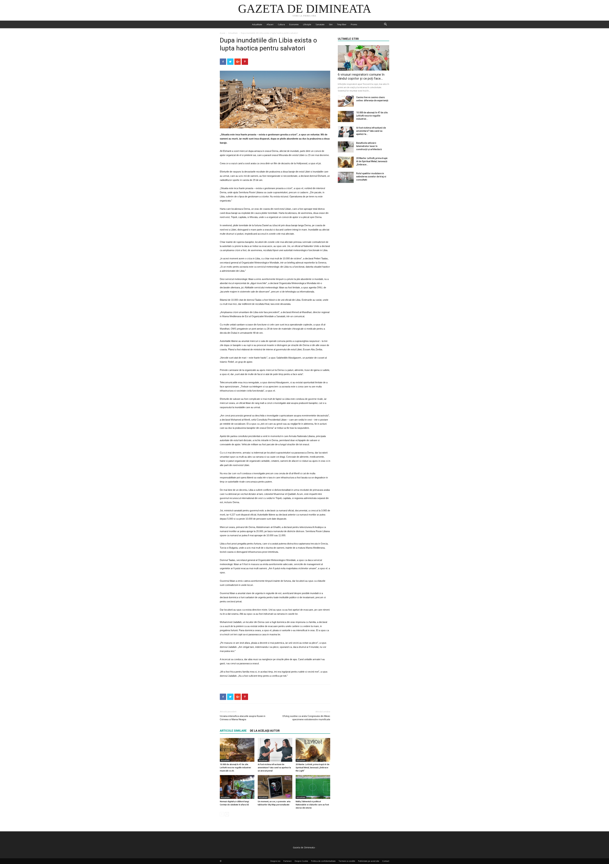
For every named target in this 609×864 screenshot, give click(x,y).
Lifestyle (307, 24)
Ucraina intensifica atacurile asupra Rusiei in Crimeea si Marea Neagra (242, 718)
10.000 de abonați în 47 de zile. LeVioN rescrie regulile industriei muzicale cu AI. (235, 767)
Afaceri (270, 24)
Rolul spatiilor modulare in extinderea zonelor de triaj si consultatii (371, 176)
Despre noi (275, 861)
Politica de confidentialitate (323, 861)
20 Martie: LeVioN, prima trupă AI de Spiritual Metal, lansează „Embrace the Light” (312, 767)
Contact (385, 861)
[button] (385, 24)
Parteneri (287, 861)
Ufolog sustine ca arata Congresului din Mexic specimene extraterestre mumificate (306, 718)
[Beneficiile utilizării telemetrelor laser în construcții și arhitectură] (346, 146)
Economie (294, 24)
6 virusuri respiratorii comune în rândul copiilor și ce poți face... (361, 76)
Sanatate (320, 24)
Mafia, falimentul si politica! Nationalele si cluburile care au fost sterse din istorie (312, 804)
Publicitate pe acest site (368, 861)
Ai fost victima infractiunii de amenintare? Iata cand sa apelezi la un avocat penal (274, 767)
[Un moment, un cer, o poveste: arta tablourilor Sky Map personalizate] (275, 787)
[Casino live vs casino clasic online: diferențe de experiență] (346, 101)
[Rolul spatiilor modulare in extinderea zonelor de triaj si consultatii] (346, 177)
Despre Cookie (301, 861)
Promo (354, 24)
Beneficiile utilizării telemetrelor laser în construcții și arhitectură (369, 146)
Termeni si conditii (347, 861)
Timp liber (341, 24)
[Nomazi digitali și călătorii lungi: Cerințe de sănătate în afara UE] (237, 787)
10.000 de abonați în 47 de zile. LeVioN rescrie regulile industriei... (372, 115)
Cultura (281, 24)
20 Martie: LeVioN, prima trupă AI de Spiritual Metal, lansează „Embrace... (371, 161)
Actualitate (257, 24)
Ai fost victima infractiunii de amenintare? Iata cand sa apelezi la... (371, 130)
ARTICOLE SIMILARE (233, 730)
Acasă (222, 33)
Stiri (331, 24)
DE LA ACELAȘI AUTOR (265, 730)
